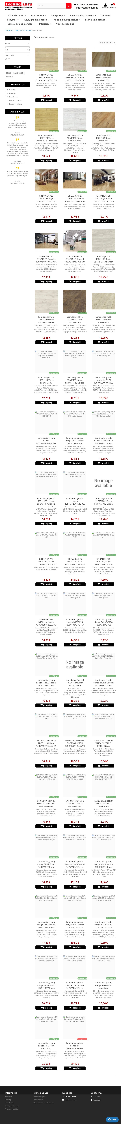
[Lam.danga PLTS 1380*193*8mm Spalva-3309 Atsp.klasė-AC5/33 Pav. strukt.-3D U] (46, 361)
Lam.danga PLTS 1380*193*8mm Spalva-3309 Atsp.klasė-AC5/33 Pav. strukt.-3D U (46, 383)
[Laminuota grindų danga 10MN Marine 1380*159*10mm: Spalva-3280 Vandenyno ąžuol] (103, 845)
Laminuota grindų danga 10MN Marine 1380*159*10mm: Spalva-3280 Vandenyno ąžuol (103, 867)
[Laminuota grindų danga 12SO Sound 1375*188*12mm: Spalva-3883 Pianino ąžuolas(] (74, 966)
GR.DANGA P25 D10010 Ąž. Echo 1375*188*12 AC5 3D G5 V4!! (46, 563)
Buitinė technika (15, 15)
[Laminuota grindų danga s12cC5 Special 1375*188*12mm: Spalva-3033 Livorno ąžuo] (74, 845)
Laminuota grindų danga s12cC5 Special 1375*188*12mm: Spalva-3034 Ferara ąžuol (103, 685)
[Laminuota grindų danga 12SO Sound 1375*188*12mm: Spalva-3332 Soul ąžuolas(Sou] (46, 966)
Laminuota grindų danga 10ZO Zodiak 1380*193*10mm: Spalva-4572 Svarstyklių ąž (46, 927)
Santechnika (37, 15)
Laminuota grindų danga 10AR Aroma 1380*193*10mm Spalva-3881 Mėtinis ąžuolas (103, 927)
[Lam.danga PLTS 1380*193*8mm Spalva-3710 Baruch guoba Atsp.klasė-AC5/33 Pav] (103, 240)
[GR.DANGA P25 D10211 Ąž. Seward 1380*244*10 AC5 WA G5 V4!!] (74, 240)
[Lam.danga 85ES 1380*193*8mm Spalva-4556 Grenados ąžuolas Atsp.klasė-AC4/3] (46, 119)
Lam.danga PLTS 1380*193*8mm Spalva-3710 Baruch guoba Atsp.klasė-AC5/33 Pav (103, 262)
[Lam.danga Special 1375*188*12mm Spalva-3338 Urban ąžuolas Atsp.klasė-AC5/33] (103, 482)
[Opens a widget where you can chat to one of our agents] (112, 1120)
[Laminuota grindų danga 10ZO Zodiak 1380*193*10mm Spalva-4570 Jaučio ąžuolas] (74, 422)
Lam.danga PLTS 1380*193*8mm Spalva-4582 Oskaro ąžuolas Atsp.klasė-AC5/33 (74, 383)
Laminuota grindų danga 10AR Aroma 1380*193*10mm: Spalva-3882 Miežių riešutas (75, 927)
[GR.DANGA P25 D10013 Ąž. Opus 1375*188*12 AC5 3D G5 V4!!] (103, 543)
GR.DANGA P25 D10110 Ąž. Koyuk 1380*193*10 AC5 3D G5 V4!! (46, 199)
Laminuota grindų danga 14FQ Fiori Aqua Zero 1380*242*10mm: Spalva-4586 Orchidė (46, 1048)
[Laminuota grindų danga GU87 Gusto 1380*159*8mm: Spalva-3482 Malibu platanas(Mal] (46, 845)
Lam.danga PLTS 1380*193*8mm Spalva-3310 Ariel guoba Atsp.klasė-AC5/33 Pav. (46, 322)
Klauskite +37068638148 (86, 4)
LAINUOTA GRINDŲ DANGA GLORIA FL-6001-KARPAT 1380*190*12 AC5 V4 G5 (75, 806)
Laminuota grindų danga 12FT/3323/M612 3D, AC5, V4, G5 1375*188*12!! (75, 504)
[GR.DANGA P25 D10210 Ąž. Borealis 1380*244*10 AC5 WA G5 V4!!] (46, 240)
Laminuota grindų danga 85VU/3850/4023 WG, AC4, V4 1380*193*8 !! (46, 442)
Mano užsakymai (40, 1097)
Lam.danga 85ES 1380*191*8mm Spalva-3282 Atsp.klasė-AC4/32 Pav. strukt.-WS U (103, 140)
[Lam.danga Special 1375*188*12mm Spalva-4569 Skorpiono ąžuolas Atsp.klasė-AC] (74, 664)
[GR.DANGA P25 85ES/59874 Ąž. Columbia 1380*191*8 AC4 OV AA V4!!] (46, 59)
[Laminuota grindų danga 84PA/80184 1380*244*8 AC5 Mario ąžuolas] (103, 603)
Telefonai (106, 15)
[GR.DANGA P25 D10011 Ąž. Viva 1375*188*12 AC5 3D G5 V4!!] (74, 543)
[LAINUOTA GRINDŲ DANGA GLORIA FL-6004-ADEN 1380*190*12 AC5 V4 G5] (103, 785)
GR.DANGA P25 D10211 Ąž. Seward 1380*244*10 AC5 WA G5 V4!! (75, 260)
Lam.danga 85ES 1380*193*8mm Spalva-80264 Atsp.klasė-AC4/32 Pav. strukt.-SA (75, 140)
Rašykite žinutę (70, 1100)
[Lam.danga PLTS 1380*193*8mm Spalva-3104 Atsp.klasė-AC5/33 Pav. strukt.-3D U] (74, 301)
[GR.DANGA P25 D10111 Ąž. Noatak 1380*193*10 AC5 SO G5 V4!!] (74, 180)
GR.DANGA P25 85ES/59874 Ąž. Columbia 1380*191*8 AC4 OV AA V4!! (46, 78)
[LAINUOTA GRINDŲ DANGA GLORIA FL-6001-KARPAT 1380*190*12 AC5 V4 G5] (74, 785)
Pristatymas (13, 97)
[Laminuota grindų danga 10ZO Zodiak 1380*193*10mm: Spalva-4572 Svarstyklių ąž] (46, 906)
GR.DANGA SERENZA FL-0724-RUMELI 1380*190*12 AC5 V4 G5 (75, 744)
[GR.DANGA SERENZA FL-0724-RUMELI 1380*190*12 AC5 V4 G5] (74, 724)
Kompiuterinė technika (82, 15)
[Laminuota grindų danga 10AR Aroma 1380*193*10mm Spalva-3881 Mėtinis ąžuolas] (103, 906)
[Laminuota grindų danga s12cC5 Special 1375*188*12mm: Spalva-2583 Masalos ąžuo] (46, 664)
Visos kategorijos (65, 23)
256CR (8, 73)
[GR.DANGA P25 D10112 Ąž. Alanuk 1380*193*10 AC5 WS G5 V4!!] (103, 180)
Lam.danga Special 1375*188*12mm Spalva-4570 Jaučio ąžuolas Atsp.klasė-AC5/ (46, 504)
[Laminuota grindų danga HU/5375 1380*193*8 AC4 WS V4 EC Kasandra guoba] (103, 361)
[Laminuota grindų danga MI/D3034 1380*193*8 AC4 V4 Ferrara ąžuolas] (74, 603)
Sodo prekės (57, 15)
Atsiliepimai (18, 111)
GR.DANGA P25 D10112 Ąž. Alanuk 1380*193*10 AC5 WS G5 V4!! (103, 199)
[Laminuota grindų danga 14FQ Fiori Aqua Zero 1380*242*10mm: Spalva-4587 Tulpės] (103, 966)
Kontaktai (12, 90)
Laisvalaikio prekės (95, 19)
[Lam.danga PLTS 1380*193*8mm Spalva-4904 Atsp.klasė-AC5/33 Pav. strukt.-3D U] (103, 301)
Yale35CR (9, 77)
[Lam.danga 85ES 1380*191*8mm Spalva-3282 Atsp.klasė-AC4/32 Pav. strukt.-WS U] (103, 119)
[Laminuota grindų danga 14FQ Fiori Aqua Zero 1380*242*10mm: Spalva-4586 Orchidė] (46, 1027)
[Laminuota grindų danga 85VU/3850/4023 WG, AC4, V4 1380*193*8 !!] (46, 422)
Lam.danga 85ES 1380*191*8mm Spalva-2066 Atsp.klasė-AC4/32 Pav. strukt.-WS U (103, 80)
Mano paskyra (41, 1092)
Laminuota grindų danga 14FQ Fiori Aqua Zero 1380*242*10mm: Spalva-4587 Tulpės (103, 988)
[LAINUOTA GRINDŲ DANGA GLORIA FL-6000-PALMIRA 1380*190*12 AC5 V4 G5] (46, 785)
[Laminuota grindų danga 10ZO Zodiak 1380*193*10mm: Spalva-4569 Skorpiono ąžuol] (103, 422)
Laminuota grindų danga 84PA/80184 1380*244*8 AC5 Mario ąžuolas (103, 623)
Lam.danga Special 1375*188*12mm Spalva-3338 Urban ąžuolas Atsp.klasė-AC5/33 (103, 504)
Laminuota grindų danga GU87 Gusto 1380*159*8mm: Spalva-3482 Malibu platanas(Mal (46, 867)
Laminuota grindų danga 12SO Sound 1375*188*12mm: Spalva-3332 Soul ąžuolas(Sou (46, 988)
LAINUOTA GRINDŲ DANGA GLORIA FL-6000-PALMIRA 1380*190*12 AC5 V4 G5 (46, 806)
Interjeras (44, 23)
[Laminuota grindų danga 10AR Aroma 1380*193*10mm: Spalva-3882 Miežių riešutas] (74, 906)
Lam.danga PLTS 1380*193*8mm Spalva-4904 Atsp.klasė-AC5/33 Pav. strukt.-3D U (103, 322)
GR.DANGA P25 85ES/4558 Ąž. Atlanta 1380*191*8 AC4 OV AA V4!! (75, 78)
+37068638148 (69, 1097)
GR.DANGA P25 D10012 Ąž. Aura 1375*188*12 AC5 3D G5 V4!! (46, 623)
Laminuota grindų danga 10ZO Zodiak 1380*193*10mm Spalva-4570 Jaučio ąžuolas (75, 443)
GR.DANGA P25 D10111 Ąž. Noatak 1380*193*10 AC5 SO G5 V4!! (75, 199)
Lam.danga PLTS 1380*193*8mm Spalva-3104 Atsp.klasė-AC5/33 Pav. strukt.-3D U (75, 322)
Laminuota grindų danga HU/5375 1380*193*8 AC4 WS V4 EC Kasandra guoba (103, 381)
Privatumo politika (15, 104)
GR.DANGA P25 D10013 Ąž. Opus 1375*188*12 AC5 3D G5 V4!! (103, 563)
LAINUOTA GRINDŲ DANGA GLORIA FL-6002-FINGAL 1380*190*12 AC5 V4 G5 (103, 746)
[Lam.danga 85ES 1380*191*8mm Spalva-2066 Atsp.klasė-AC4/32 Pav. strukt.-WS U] (103, 59)
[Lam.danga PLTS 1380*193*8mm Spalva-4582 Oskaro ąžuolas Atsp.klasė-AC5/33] (74, 361)
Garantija (12, 93)
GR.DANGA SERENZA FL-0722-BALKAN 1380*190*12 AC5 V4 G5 (46, 744)
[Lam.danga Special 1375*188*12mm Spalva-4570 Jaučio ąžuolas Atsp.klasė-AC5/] (46, 482)
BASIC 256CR (18, 73)
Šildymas (12, 19)
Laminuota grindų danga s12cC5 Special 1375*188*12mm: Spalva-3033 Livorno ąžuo (75, 867)
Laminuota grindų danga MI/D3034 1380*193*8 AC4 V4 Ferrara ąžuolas (75, 623)
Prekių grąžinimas (15, 100)
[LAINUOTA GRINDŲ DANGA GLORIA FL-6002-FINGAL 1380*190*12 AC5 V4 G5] (103, 724)
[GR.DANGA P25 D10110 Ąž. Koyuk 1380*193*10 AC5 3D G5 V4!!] (46, 180)
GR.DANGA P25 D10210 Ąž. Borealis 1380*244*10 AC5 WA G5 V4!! (46, 260)
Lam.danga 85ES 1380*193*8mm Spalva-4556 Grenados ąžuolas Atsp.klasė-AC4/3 (46, 140)
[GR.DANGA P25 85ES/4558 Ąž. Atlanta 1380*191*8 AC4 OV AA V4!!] (74, 59)
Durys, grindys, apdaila (35, 19)
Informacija (17, 84)
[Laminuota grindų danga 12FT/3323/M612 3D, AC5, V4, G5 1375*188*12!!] (74, 482)
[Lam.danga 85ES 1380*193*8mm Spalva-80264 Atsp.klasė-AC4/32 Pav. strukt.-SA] (74, 119)
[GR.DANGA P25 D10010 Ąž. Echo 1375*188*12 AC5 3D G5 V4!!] (46, 543)
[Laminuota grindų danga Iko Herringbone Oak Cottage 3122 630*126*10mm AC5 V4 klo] (74, 1027)
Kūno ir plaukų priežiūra (66, 19)
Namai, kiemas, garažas (19, 23)
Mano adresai (38, 1100)
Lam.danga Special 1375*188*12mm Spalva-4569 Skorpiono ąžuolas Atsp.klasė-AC (75, 685)
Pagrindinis (9, 30)
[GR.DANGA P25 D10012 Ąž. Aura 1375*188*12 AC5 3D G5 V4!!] (46, 603)
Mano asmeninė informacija (44, 1103)
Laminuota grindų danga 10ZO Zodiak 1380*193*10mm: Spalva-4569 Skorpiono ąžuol (103, 443)
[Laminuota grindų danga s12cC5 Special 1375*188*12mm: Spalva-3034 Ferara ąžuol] (103, 664)
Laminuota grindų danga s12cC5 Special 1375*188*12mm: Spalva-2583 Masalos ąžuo (46, 685)
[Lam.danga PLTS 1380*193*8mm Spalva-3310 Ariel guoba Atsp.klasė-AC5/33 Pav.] (46, 301)
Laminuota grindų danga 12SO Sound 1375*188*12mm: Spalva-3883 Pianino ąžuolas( (74, 988)
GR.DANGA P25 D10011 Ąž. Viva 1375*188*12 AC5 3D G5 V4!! (75, 563)
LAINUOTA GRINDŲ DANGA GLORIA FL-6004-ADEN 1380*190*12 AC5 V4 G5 (103, 806)
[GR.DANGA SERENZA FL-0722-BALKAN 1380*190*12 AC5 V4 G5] (46, 724)
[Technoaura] (19, 6)
